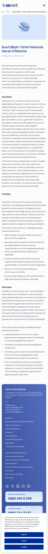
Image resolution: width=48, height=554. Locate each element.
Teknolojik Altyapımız (13, 425)
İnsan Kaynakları (11, 436)
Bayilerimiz (9, 432)
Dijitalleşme (8, 56)
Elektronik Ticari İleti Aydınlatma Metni (19, 467)
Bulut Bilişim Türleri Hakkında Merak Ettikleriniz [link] (29, 12)
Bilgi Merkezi (9, 443)
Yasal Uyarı (9, 471)
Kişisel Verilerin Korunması (14, 456)
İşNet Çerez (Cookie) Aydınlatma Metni (19, 422)
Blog (8, 12)
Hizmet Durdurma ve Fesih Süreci (17, 460)
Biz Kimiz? (9, 418)
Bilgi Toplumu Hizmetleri (14, 474)
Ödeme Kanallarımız (12, 429)
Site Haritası (9, 478)
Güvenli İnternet (11, 463)
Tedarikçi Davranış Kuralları (15, 447)
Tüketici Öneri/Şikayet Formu (16, 453)
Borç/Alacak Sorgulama (14, 439)
